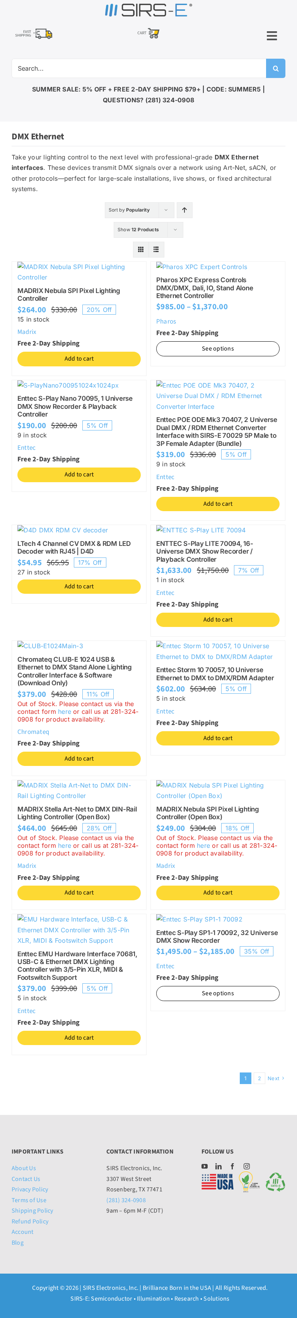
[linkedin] (218, 1166)
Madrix (26, 332)
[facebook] (232, 1166)
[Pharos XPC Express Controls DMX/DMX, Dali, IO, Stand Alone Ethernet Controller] (201, 267)
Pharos (166, 321)
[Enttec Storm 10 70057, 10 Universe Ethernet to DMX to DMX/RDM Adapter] (218, 646)
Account (23, 1232)
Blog (18, 1242)
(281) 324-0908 (125, 1200)
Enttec (26, 447)
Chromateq (33, 732)
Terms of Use (29, 1200)
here (64, 711)
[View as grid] (140, 249)
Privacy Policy (30, 1189)
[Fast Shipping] (33, 30)
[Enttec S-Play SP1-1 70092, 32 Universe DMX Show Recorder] (199, 919)
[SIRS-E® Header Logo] (148, 5)
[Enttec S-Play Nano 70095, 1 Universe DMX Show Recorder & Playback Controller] (68, 385)
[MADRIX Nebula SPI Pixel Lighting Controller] (79, 267)
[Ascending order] (184, 210)
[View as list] (156, 249)
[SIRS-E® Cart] (148, 28)
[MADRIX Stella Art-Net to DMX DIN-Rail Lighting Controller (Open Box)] (79, 785)
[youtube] (204, 1166)
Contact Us (26, 1179)
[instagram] (247, 1166)
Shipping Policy (32, 1210)
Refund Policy (30, 1221)
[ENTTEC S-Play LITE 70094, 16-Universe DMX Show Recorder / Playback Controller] (201, 530)
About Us (24, 1168)
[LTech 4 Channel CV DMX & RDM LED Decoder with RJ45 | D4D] (62, 530)
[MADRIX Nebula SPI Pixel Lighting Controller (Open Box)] (218, 785)
